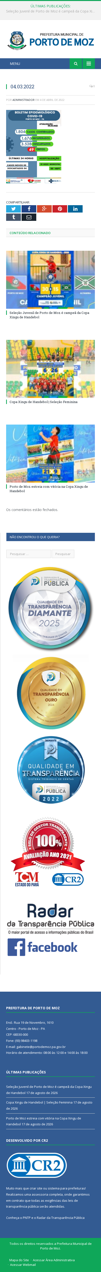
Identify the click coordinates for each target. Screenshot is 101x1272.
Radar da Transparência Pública (61, 1217)
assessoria (40, 1194)
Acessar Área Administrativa (54, 1260)
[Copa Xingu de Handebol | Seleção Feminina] (50, 369)
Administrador (24, 100)
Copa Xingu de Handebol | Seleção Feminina (49, 11)
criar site (36, 1188)
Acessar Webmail (23, 1264)
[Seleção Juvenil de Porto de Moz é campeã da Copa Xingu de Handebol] (50, 280)
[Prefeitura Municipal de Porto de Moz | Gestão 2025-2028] (50, 40)
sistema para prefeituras (66, 1188)
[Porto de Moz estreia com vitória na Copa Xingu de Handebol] (50, 454)
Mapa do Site (19, 1260)
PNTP (27, 1217)
